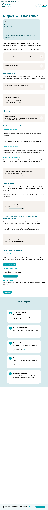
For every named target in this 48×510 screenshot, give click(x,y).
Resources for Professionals (10, 37)
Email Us (16, 364)
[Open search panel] (36, 5)
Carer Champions (7, 33)
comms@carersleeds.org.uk (9, 288)
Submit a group (7, 292)
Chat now (16, 380)
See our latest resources (9, 264)
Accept (40, 507)
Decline (32, 507)
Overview (6, 24)
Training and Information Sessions (11, 30)
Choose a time (17, 333)
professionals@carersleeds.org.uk (16, 175)
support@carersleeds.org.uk (15, 102)
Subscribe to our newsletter (10, 276)
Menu (43, 5)
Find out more (24, 507)
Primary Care (7, 28)
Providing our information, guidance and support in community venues (19, 35)
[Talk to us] (39, 5)
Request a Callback (18, 349)
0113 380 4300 (16, 1)
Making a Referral (8, 26)
